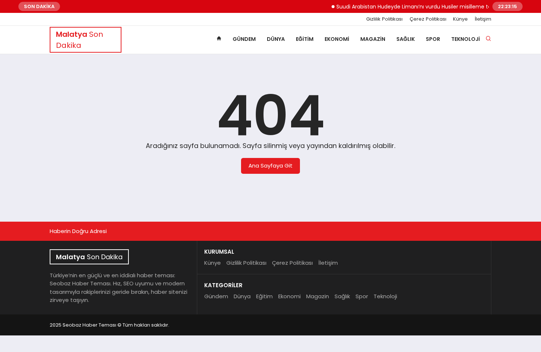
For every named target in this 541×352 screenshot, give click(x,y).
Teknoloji (465, 39)
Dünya (276, 39)
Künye (460, 19)
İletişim (483, 19)
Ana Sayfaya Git (270, 165)
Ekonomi (337, 39)
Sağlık (405, 39)
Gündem (244, 39)
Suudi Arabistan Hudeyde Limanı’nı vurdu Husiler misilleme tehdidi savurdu (427, 6)
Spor (433, 39)
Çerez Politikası (428, 19)
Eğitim (305, 39)
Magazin (372, 39)
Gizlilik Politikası (384, 19)
